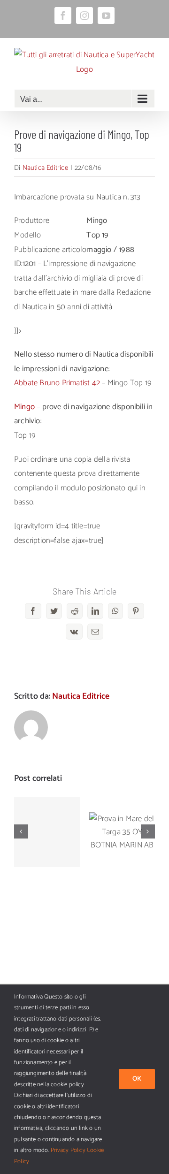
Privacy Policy (68, 1150)
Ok (136, 1079)
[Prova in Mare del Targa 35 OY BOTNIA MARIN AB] (122, 832)
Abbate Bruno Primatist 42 (57, 382)
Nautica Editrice (45, 168)
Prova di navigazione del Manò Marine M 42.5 (47, 803)
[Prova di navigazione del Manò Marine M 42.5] (47, 832)
